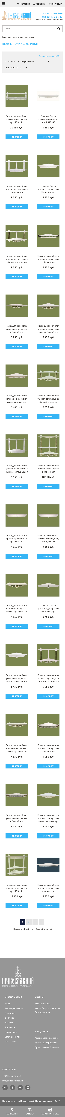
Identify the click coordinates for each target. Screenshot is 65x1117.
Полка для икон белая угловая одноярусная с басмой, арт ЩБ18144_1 (48, 261)
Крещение (10, 1027)
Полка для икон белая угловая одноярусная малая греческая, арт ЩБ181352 (16, 680)
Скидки (30, 1113)
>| (41, 922)
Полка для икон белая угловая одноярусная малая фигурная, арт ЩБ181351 (48, 820)
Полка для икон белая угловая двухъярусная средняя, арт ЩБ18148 (17, 191)
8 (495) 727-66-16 (52, 13)
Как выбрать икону (14, 1008)
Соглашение (11, 1032)
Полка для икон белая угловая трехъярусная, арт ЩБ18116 (17, 887)
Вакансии (9, 1022)
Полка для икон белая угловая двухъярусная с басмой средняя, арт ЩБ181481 (17, 261)
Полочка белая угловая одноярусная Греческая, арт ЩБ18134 (48, 191)
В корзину (17, 137)
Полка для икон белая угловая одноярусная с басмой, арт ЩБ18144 (48, 750)
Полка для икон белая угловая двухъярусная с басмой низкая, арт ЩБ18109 (48, 400)
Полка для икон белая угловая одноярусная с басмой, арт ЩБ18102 (16, 330)
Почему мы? (55, 3)
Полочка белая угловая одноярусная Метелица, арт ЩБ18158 (48, 610)
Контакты (12, 1113)
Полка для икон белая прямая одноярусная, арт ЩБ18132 (16, 538)
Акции (7, 1003)
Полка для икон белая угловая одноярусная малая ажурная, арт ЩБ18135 (16, 400)
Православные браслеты (47, 1047)
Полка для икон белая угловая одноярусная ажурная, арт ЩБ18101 (48, 889)
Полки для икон (19, 37)
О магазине (23, 3)
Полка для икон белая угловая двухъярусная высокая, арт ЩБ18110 (17, 468)
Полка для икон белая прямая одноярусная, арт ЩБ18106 (48, 538)
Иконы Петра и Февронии (47, 1008)
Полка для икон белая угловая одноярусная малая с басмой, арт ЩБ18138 (48, 330)
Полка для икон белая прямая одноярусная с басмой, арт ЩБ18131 (17, 748)
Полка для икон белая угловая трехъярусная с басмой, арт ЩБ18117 (48, 470)
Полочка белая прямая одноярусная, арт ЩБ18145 (48, 119)
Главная (6, 37)
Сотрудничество (13, 1036)
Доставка (39, 3)
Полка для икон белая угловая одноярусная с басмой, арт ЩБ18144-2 (16, 820)
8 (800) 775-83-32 (52, 16)
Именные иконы (42, 1003)
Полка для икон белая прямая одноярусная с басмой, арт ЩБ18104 (17, 608)
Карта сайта (10, 1041)
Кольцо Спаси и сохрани (46, 1037)
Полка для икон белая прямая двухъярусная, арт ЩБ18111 (17, 119)
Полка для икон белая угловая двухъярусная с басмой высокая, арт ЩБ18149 (48, 680)
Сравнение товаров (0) (49, 56)
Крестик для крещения (46, 1042)
